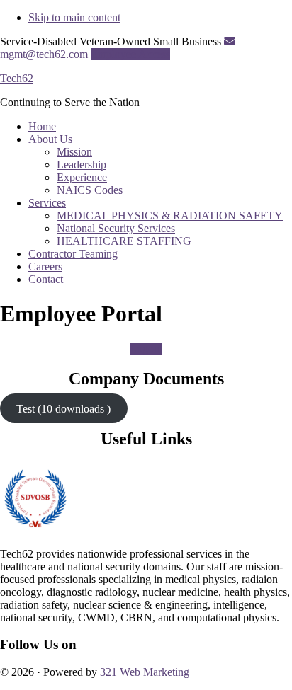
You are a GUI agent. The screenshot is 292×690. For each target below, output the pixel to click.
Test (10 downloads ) (63, 409)
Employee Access (130, 54)
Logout (146, 349)
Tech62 (16, 78)
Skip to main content (74, 17)
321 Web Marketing (144, 672)
